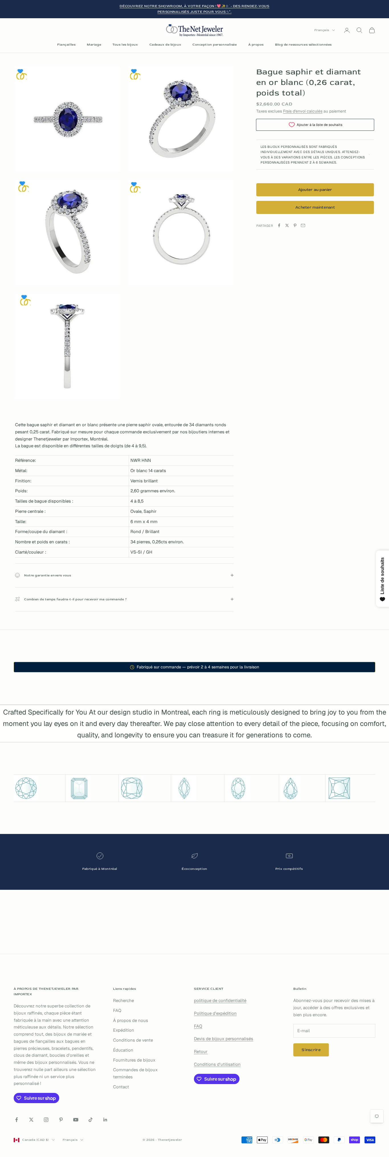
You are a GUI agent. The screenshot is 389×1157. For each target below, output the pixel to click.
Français (321, 30)
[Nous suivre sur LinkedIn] (105, 1120)
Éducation (123, 1050)
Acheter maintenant (315, 207)
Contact (121, 1086)
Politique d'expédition (215, 1013)
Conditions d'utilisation (217, 1064)
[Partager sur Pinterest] (295, 225)
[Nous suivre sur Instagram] (46, 1120)
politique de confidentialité (220, 1000)
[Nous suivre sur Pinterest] (61, 1120)
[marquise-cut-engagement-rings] (198, 788)
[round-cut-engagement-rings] (39, 788)
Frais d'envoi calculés (302, 111)
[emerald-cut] (92, 788)
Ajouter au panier (315, 189)
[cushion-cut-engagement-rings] (145, 788)
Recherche (123, 1000)
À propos (256, 44)
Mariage (94, 44)
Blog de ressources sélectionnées (303, 44)
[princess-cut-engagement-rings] (351, 788)
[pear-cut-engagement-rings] (302, 788)
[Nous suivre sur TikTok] (90, 1120)
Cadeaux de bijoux (165, 44)
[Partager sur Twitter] (287, 225)
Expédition (123, 1030)
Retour (201, 1051)
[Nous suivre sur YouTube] (76, 1120)
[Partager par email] (303, 225)
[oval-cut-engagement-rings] (251, 788)
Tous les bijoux (125, 44)
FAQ (117, 1010)
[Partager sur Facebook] (279, 225)
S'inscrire (311, 1049)
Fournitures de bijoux (134, 1060)
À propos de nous (130, 1020)
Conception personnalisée (215, 44)
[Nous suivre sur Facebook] (16, 1120)
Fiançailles (66, 44)
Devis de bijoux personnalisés (223, 1038)
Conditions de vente (133, 1040)
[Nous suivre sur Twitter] (31, 1120)
